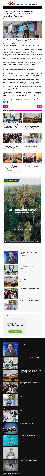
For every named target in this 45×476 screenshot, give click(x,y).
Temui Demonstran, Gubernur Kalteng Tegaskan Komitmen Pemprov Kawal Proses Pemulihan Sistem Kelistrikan (30, 290)
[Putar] (5, 241)
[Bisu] (37, 241)
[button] (22, 210)
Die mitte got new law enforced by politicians (28, 448)
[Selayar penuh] (39, 241)
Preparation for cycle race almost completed (28, 460)
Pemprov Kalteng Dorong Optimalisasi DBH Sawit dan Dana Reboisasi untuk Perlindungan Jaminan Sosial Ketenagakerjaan (11, 167)
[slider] (21, 241)
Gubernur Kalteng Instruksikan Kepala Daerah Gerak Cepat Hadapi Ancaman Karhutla (11, 126)
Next (39, 106)
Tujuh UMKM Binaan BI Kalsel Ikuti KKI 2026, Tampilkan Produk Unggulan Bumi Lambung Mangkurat (29, 252)
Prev (6, 106)
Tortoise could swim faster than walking (27, 435)
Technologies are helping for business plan (28, 410)
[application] (22, 210)
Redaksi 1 (6, 18)
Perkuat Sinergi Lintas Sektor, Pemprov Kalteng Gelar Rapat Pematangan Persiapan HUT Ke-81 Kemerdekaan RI (29, 278)
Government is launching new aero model (28, 423)
